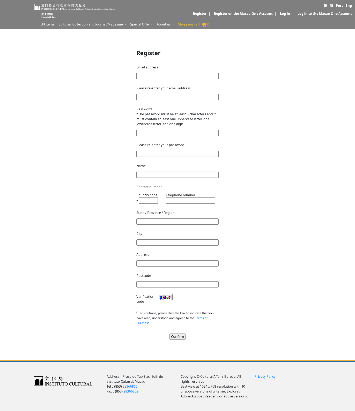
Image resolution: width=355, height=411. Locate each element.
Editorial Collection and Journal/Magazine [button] (91, 24)
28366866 (130, 386)
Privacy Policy (265, 376)
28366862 (130, 391)
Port (339, 5)
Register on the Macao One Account (243, 13)
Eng (349, 5)
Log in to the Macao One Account (324, 13)
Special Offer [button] (140, 24)
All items (47, 24)
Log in (285, 13)
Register (199, 13)
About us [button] (164, 24)
